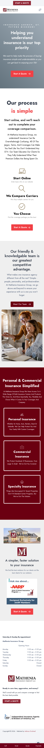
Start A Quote (22, 3)
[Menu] (40, 9)
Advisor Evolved (30, 731)
